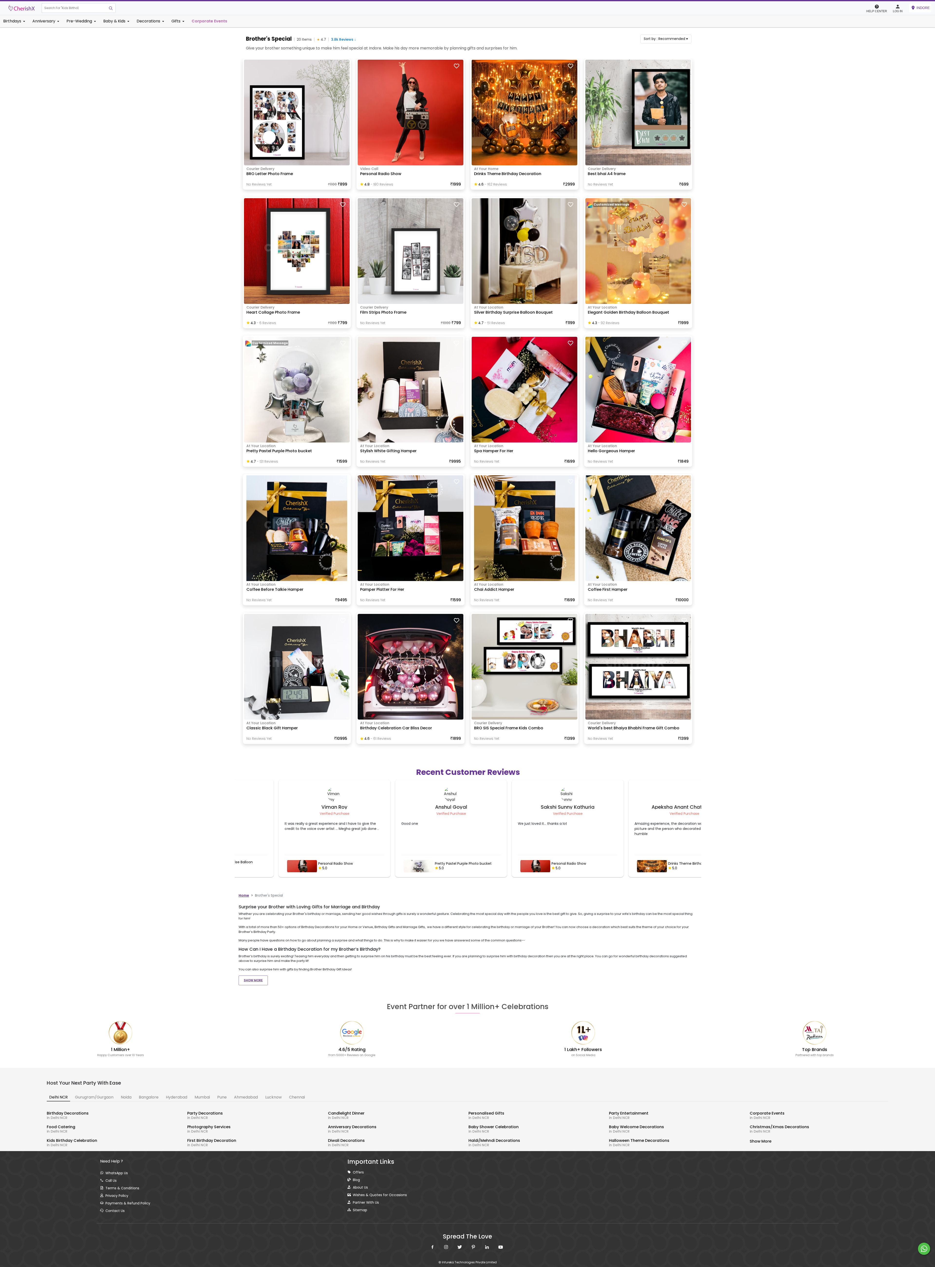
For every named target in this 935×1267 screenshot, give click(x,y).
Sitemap (360, 1210)
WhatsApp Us (116, 1173)
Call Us (111, 1180)
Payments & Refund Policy (127, 1203)
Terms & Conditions (122, 1188)
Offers (358, 1172)
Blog (356, 1179)
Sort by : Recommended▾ (666, 38)
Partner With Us (366, 1202)
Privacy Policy (116, 1195)
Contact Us (115, 1210)
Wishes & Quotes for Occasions (380, 1194)
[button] (74, 8)
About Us (360, 1187)
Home (244, 895)
